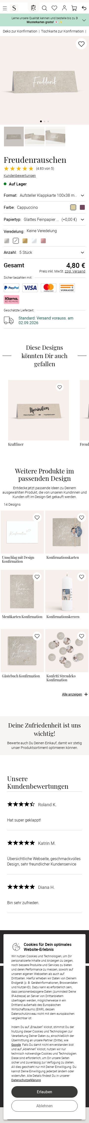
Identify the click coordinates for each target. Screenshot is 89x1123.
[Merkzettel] (54, 8)
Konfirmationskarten (62, 558)
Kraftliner (15, 444)
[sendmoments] (14, 8)
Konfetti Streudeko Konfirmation (61, 678)
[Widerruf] (84, 8)
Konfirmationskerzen (62, 617)
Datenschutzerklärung (26, 1080)
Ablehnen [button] (44, 1105)
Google (16, 1045)
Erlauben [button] (44, 1091)
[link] (38, 410)
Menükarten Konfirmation (22, 617)
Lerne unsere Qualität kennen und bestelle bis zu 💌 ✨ (45, 20)
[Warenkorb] (74, 8)
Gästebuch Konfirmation (21, 676)
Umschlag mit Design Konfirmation (18, 559)
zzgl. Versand (75, 271)
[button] (64, 8)
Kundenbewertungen (20, 176)
